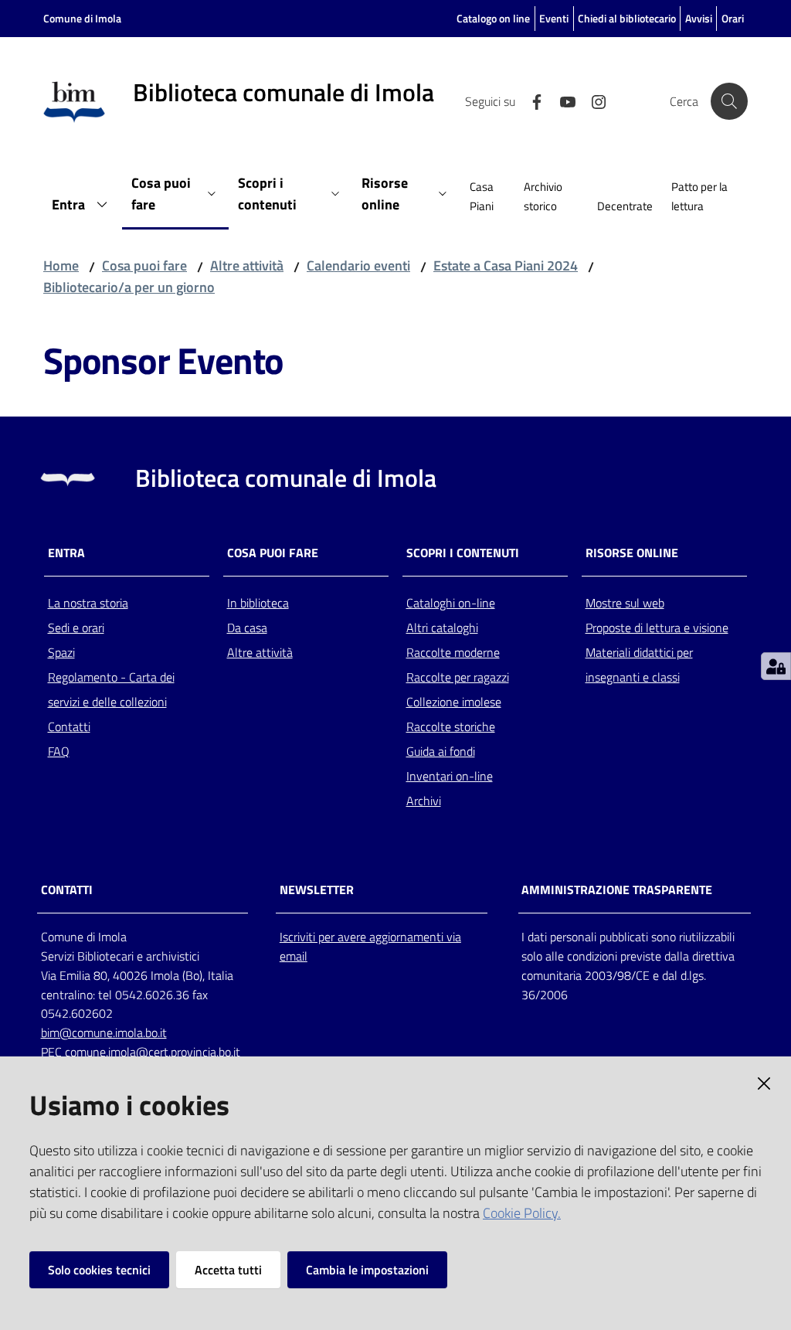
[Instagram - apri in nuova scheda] (592, 100)
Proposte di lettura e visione (657, 627)
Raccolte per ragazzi (457, 677)
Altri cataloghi (442, 627)
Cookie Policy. (522, 1212)
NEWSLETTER (317, 890)
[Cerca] (729, 101)
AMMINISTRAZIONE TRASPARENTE (616, 890)
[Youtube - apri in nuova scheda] (561, 100)
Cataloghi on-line (450, 603)
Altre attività (246, 265)
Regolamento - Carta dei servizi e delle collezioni (111, 689)
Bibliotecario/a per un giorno (129, 287)
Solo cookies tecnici (99, 1269)
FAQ (59, 751)
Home (61, 265)
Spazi (61, 652)
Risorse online (632, 553)
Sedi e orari (76, 627)
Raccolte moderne (453, 652)
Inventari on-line (449, 776)
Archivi (423, 800)
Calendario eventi (358, 265)
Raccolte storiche (450, 726)
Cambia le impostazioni (367, 1269)
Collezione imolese (453, 701)
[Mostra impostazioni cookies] (776, 666)
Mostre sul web (625, 603)
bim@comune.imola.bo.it (104, 1032)
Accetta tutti (228, 1269)
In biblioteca (258, 603)
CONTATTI (67, 890)
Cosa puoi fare (144, 265)
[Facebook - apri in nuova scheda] (530, 100)
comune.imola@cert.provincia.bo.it (152, 1052)
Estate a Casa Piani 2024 (505, 265)
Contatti (69, 726)
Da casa (247, 627)
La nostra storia (88, 603)
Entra (66, 553)
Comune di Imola (82, 18)
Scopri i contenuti (462, 553)
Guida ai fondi (440, 751)
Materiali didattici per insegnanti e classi (639, 664)
